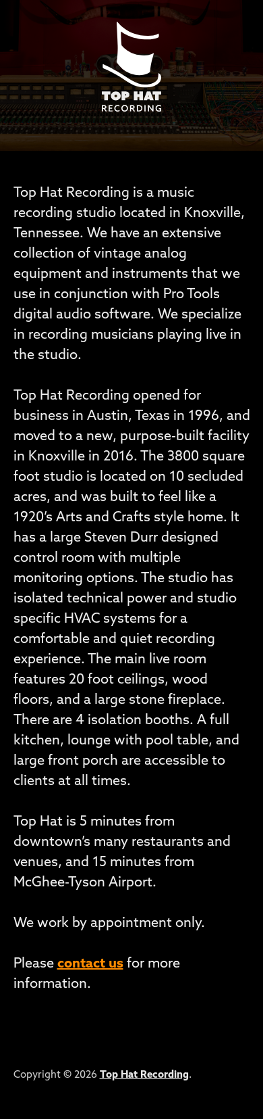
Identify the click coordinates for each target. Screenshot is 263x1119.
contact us (90, 964)
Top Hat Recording (144, 1075)
